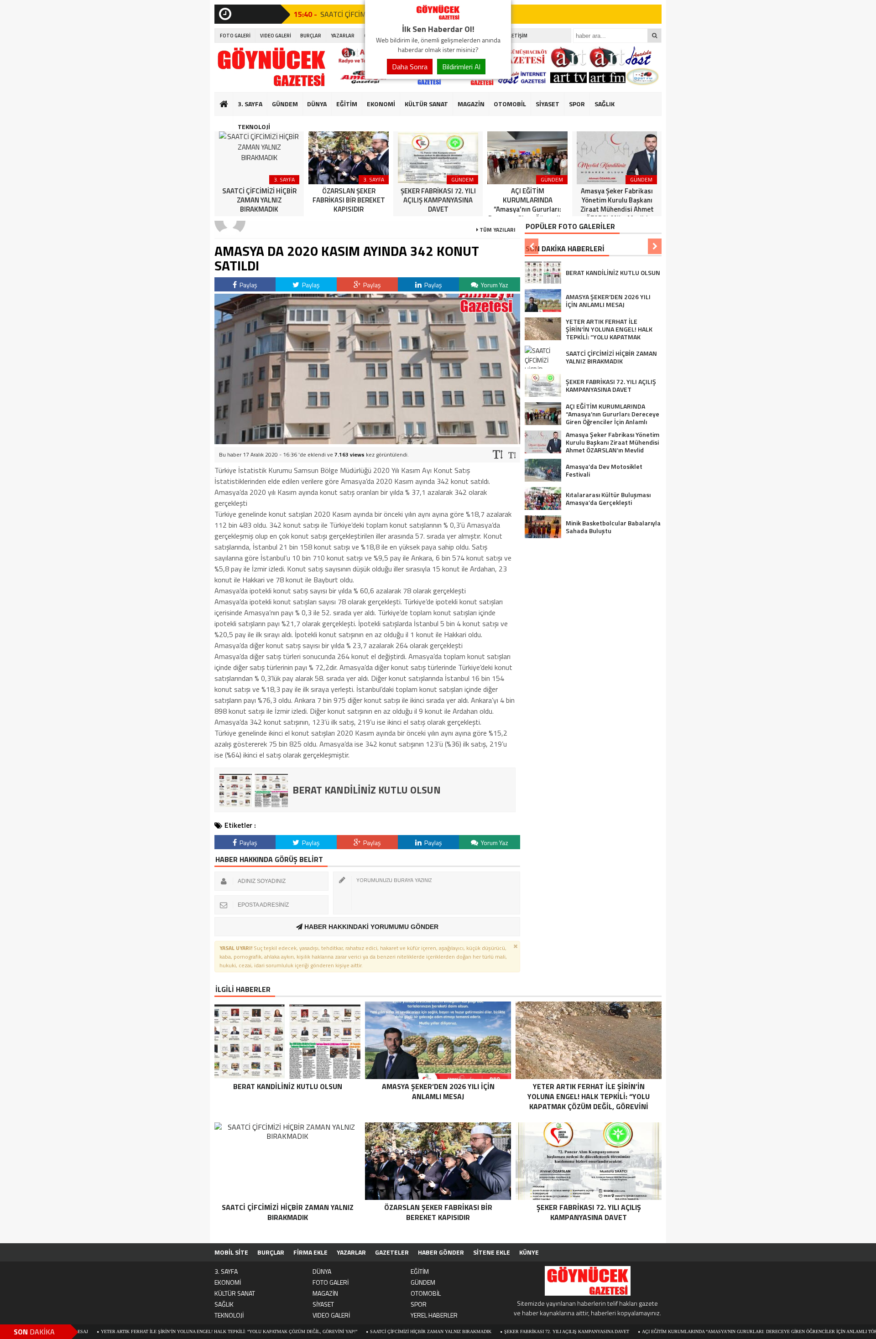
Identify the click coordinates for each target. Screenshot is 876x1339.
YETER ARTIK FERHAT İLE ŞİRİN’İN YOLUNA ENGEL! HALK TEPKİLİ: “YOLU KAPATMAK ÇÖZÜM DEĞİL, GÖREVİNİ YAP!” (172, 1331)
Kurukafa (228, 121)
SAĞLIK (604, 104)
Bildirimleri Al (461, 66)
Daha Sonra (410, 66)
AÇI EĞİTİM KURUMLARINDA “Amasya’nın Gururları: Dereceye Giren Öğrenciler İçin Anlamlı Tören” (707, 1331)
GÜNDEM (285, 104)
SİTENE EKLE (491, 1252)
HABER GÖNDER (441, 1252)
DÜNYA (317, 104)
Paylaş (247, 285)
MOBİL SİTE (231, 1252)
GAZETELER (392, 1252)
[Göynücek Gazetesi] (438, 17)
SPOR (577, 104)
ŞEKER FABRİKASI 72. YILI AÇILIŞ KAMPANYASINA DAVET (510, 1331)
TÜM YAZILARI (497, 229)
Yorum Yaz (494, 285)
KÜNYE (529, 1252)
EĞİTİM (346, 104)
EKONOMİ (381, 104)
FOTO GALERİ (235, 35)
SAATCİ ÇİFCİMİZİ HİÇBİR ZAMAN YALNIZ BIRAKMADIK (374, 1331)
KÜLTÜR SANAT (426, 104)
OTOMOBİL (510, 104)
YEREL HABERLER (434, 1315)
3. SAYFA (250, 104)
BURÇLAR (310, 35)
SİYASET (547, 104)
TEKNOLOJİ (254, 126)
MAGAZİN (471, 104)
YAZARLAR (343, 35)
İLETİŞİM (517, 35)
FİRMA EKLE (310, 1252)
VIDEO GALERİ (275, 35)
